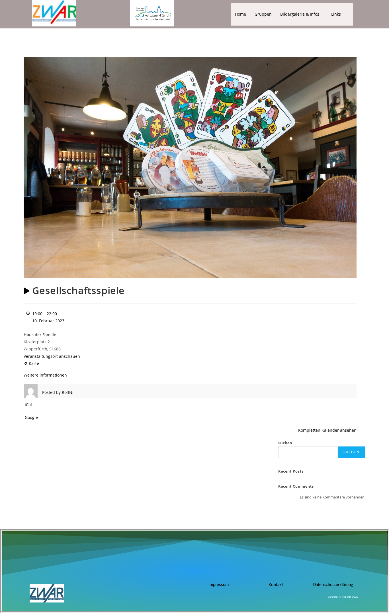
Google (31, 417)
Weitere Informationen (45, 375)
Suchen (285, 442)
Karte (31, 363)
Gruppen (263, 14)
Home (240, 14)
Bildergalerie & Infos (299, 14)
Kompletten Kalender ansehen (327, 430)
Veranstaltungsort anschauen (52, 356)
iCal (28, 404)
